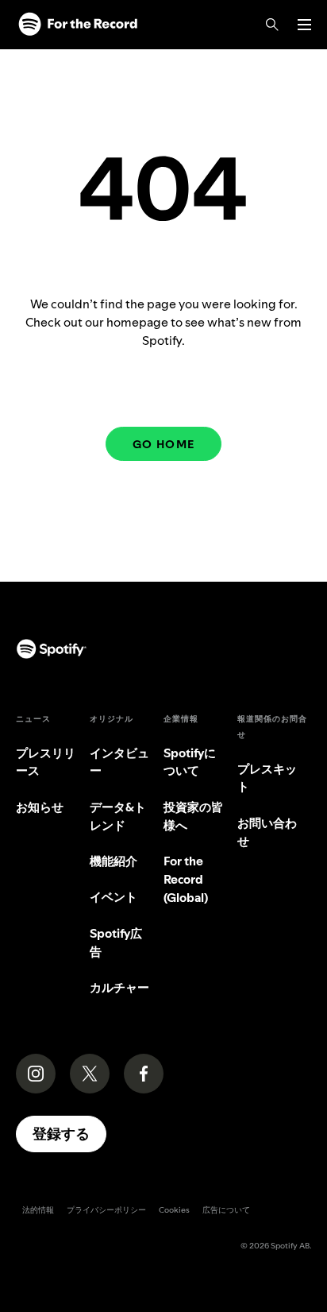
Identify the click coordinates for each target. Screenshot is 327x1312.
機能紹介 (113, 861)
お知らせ (39, 807)
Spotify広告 (116, 942)
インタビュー (119, 762)
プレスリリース (45, 762)
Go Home (164, 444)
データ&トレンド (118, 816)
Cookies (174, 1210)
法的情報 (38, 1210)
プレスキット (267, 777)
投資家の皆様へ (193, 816)
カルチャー (119, 987)
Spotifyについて (190, 762)
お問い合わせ (267, 832)
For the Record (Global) (186, 879)
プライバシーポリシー (106, 1210)
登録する (61, 1134)
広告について (226, 1210)
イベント (113, 896)
